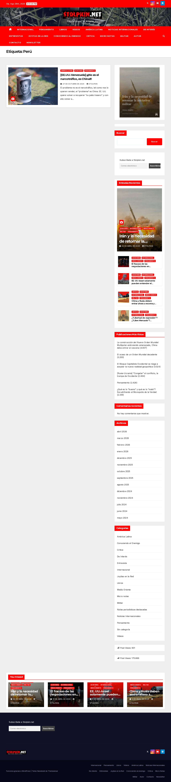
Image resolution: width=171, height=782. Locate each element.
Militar (124, 36)
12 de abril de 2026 (62, 699)
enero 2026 (122, 451)
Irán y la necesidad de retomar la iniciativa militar (136, 241)
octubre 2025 (123, 471)
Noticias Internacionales (123, 29)
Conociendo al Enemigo (128, 543)
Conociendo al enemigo (67, 36)
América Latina (94, 29)
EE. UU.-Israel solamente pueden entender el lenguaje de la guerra (143, 283)
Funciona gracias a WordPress (18, 771)
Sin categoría (123, 629)
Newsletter (33, 42)
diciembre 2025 (124, 458)
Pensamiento (46, 29)
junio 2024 (122, 511)
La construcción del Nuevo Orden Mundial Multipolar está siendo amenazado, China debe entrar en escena (137, 345)
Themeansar (53, 771)
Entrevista (122, 563)
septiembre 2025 (125, 478)
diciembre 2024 (124, 491)
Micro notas (123, 596)
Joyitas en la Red (38, 36)
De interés (149, 29)
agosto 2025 (123, 484)
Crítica (90, 36)
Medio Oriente (149, 228)
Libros (63, 29)
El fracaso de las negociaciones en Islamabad (140, 266)
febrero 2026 (123, 445)
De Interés (79, 70)
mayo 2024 (122, 518)
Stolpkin (93, 84)
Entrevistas (16, 36)
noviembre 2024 (125, 498)
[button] (164, 36)
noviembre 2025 (125, 464)
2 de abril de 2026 (141, 699)
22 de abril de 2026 (131, 246)
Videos (76, 29)
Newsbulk (41, 771)
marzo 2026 (123, 438)
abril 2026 (122, 431)
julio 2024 (122, 504)
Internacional (25, 29)
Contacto (15, 42)
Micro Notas (107, 36)
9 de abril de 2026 (101, 699)
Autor (137, 36)
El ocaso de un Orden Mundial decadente (137, 354)
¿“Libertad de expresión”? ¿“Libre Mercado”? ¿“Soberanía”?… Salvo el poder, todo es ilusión (144, 322)
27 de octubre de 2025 (74, 84)
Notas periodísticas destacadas (132, 609)
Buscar (120, 133)
